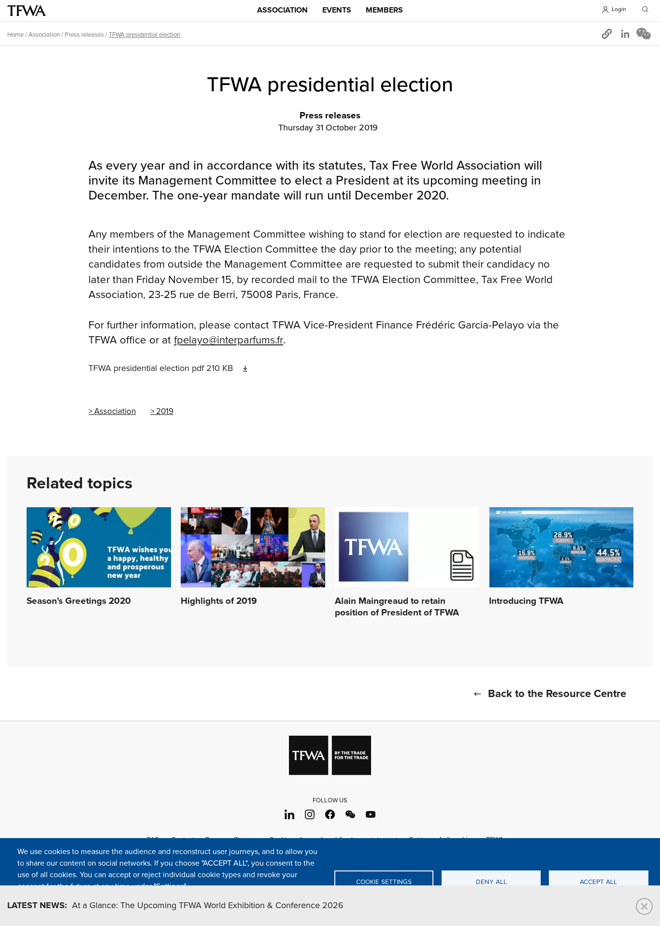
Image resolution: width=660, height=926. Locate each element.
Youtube (371, 815)
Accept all (598, 882)
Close (644, 906)
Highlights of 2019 (219, 601)
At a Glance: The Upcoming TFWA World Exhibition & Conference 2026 (175, 905)
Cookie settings (384, 882)
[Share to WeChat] (643, 34)
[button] (607, 34)
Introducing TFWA (526, 601)
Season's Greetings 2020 (79, 601)
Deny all (491, 882)
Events (336, 10)
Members (384, 10)
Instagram (310, 815)
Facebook (330, 815)
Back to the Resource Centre (557, 694)
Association (282, 10)
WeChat (350, 815)
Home (15, 35)
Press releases (84, 35)
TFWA (26, 10)
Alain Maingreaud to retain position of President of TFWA (397, 607)
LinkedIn (290, 815)
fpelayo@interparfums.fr (228, 340)
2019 (164, 411)
